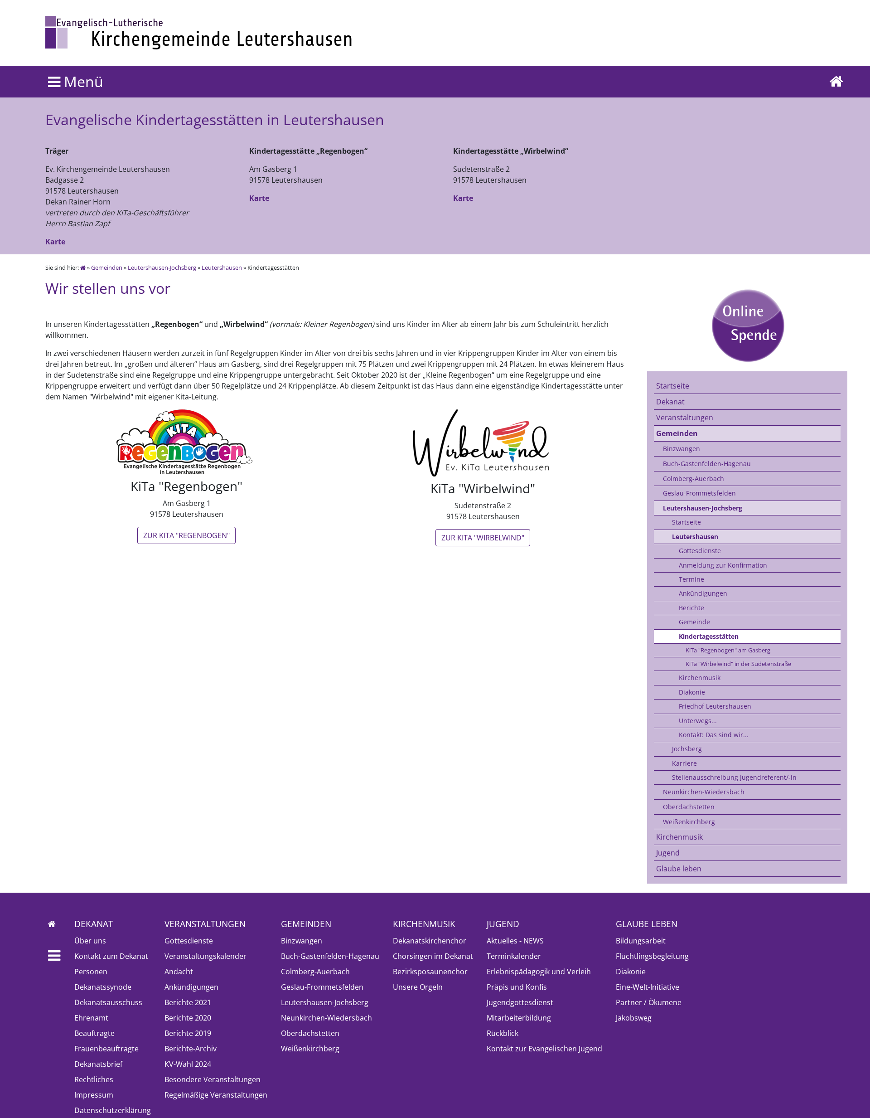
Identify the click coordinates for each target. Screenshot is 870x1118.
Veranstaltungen (684, 418)
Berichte (691, 607)
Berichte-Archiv (190, 1049)
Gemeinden (106, 267)
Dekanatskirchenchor (429, 941)
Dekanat (670, 402)
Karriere (684, 763)
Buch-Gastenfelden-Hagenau (707, 463)
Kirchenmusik (699, 677)
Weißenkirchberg (689, 821)
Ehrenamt (91, 1018)
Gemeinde (694, 621)
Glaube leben (678, 869)
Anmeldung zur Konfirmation (723, 565)
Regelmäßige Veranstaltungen (215, 1095)
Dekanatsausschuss (108, 1002)
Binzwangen (681, 448)
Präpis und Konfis (517, 987)
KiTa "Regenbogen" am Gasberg (728, 650)
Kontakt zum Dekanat (111, 956)
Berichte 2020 (187, 1018)
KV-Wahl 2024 (187, 1064)
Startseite (672, 386)
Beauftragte (94, 1033)
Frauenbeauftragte (106, 1049)
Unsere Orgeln (418, 987)
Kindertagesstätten (709, 636)
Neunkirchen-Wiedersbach (703, 791)
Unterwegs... (698, 720)
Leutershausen (222, 267)
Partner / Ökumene (649, 1002)
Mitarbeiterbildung (519, 1018)
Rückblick (502, 1033)
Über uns (90, 941)
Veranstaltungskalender (205, 956)
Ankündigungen (703, 593)
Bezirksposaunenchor (430, 972)
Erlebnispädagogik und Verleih (539, 972)
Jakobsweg (634, 1018)
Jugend (668, 853)
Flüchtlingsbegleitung (652, 956)
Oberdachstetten (689, 806)
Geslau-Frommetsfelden (699, 493)
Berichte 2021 (187, 1002)
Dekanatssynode (102, 987)
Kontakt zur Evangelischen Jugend (544, 1049)
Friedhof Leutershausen (715, 706)
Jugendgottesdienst (520, 1002)
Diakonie (692, 692)
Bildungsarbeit (641, 941)
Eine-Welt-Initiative (647, 987)
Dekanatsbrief (98, 1064)
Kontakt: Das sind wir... (714, 734)
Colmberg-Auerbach (693, 478)
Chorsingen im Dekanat (433, 956)
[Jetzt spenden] (747, 326)
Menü (81, 81)
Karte (55, 242)
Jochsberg (687, 748)
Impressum (93, 1095)
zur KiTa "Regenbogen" (186, 535)
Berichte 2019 (187, 1033)
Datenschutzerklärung (112, 1110)
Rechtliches (93, 1079)
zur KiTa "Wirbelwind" (482, 538)
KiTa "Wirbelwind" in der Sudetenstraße (738, 664)
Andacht (178, 972)
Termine (691, 579)
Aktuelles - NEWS (515, 941)
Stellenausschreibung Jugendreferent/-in (734, 777)
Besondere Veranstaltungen (212, 1079)
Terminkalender (514, 956)
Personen (90, 972)
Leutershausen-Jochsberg (162, 267)
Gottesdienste (700, 550)
